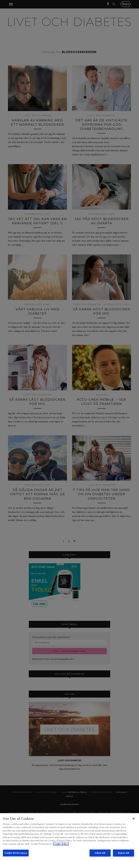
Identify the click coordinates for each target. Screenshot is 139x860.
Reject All (123, 853)
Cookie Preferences (16, 853)
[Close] (133, 818)
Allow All (100, 853)
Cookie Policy (60, 844)
